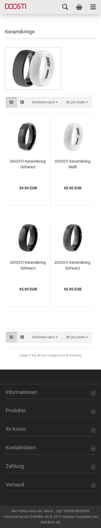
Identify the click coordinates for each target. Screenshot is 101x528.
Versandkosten (76, 511)
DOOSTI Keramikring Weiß (72, 164)
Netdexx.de (50, 522)
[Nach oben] (85, 519)
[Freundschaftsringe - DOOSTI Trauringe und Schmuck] (15, 7)
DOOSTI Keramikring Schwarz (28, 164)
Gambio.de (39, 516)
